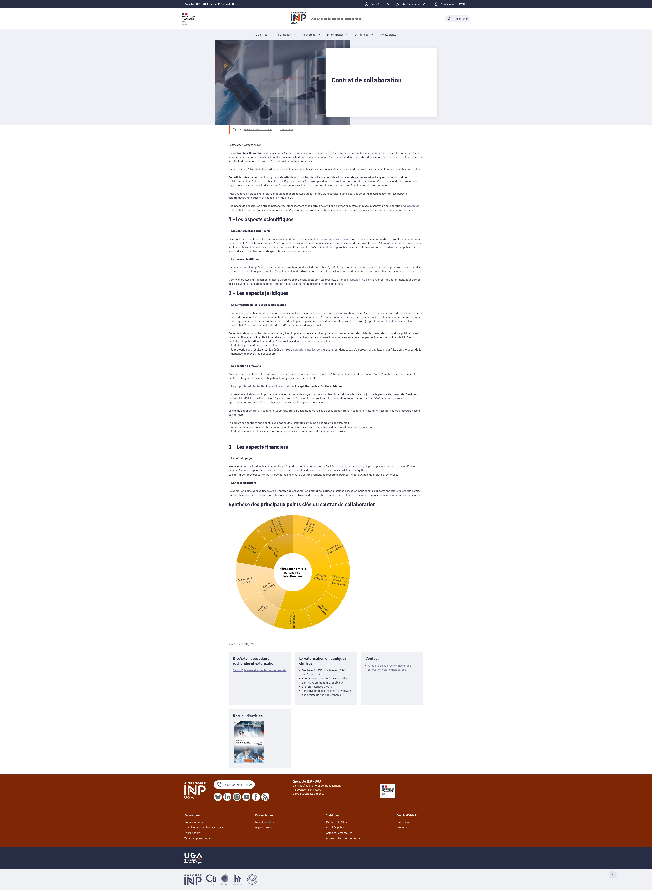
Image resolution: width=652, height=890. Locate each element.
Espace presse (264, 827)
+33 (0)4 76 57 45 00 (238, 784)
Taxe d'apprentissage (197, 838)
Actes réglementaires (339, 833)
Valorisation (286, 129)
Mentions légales (336, 822)
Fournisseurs (192, 833)
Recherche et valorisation (258, 129)
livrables (354, 279)
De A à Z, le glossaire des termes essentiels (259, 670)
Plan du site (404, 822)
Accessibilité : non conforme (343, 838)
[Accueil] (234, 129)
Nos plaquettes (264, 822)
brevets (257, 410)
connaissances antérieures (335, 239)
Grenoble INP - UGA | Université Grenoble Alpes (211, 4)
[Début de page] (614, 874)
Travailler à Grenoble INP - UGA (203, 827)
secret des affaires (388, 321)
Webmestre (404, 827)
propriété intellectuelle (309, 349)
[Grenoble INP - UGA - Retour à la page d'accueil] (298, 18)
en (466, 4)
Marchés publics (336, 827)
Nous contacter (193, 822)
